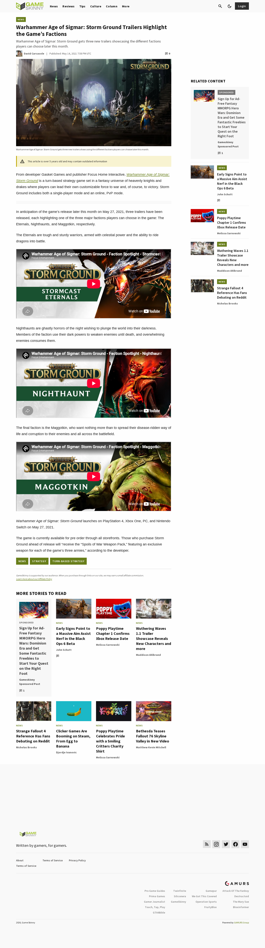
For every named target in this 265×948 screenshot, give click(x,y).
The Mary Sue (241, 901)
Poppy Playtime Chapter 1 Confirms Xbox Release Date (113, 633)
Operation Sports (206, 901)
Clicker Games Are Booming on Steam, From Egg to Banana (73, 738)
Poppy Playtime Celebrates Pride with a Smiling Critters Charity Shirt (110, 741)
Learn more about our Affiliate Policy (34, 578)
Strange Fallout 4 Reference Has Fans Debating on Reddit (33, 735)
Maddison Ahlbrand (148, 655)
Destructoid (241, 896)
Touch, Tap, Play (155, 907)
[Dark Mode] (229, 6)
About (19, 860)
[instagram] (216, 844)
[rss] (207, 844)
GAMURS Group (241, 922)
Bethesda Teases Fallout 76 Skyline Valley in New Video (152, 735)
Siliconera (180, 896)
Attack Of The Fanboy (236, 891)
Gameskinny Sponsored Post (29, 682)
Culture (95, 6)
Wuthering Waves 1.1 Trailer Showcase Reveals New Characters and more (153, 638)
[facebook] (235, 844)
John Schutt (64, 650)
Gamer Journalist (154, 901)
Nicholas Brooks (26, 747)
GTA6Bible (159, 912)
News (54, 6)
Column (111, 6)
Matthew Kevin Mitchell (151, 747)
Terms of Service (52, 860)
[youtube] (245, 844)
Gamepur (211, 891)
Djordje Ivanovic (66, 752)
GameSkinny (178, 901)
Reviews (68, 6)
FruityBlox (210, 907)
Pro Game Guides (155, 891)
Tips (82, 6)
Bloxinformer (241, 907)
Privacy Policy (77, 860)
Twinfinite (179, 891)
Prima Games (157, 896)
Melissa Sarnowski (108, 644)
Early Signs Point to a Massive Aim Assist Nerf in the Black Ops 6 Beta (73, 636)
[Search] (220, 6)
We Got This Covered (204, 896)
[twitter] (226, 844)
